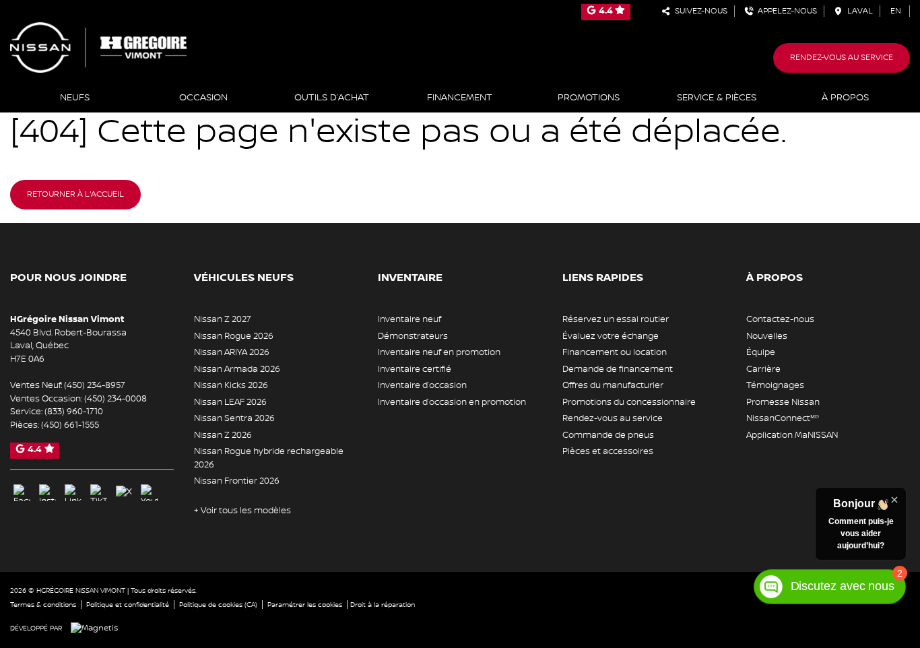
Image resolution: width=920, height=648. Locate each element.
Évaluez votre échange (610, 336)
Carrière (763, 369)
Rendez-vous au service (841, 58)
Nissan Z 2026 (223, 435)
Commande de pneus (608, 435)
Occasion (203, 97)
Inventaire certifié (414, 369)
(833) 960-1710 (73, 411)
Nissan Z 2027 (222, 319)
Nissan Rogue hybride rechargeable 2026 (268, 458)
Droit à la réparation (382, 604)
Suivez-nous (699, 11)
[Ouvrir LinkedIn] (73, 492)
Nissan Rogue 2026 (233, 336)
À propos (845, 97)
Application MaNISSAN (792, 435)
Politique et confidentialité (127, 604)
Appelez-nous (785, 11)
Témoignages (775, 385)
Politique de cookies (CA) (218, 604)
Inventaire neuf (409, 319)
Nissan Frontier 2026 (237, 481)
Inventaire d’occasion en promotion (452, 402)
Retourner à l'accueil (75, 194)
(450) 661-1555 (70, 425)
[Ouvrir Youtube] (149, 492)
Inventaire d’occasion (422, 385)
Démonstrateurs (413, 336)
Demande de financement (617, 369)
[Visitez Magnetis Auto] (98, 628)
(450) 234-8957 (94, 385)
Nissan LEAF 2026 (230, 402)
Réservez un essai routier (615, 319)
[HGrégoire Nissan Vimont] (98, 47)
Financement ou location (614, 352)
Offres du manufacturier (612, 385)
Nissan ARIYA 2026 (231, 352)
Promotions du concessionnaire (629, 402)
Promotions (589, 97)
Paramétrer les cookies (304, 604)
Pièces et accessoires (607, 451)
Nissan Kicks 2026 (231, 385)
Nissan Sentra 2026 (234, 418)
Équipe (760, 352)
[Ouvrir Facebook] (21, 492)
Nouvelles (766, 336)
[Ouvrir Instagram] (47, 492)
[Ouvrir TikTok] (98, 492)
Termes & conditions (43, 604)
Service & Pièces (716, 97)
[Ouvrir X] (124, 492)
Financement (459, 97)
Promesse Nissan (783, 402)
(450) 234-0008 (115, 398)
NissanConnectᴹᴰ (782, 418)
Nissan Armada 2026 (237, 369)
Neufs (75, 97)
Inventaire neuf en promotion (439, 352)
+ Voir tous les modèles (242, 510)
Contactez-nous (780, 319)
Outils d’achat (331, 97)
